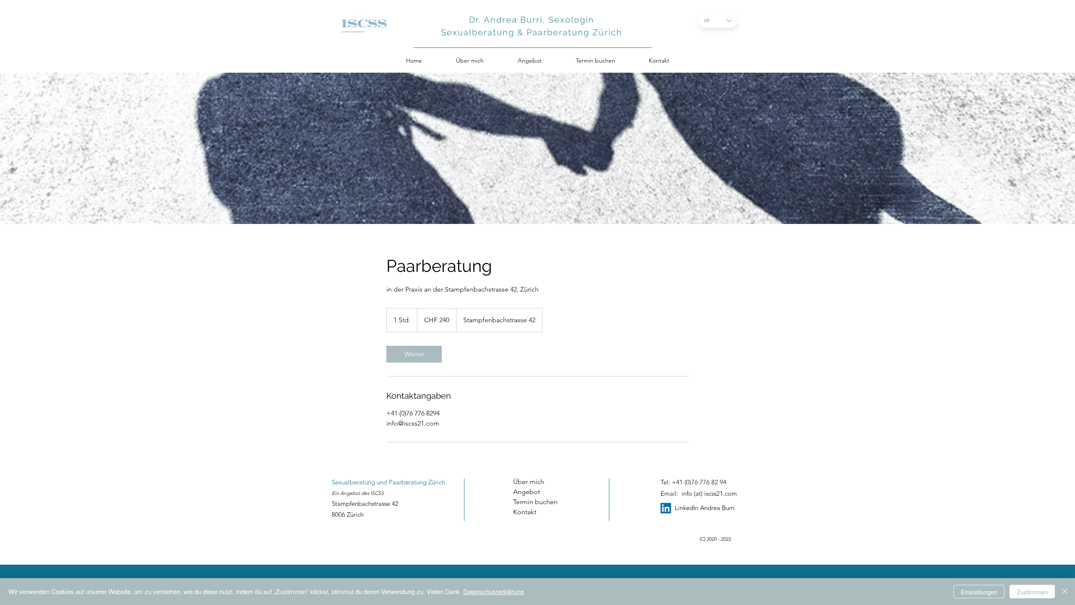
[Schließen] (1065, 591)
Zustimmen (1032, 591)
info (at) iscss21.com (709, 493)
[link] (414, 354)
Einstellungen (979, 591)
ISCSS (377, 493)
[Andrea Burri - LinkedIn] (666, 508)
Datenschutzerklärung (493, 591)
